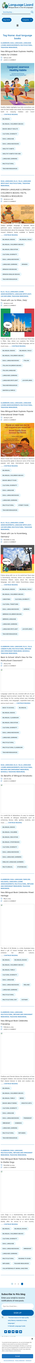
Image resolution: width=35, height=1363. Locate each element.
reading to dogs (24, 1258)
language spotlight (10, 380)
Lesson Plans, (6, 649)
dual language (8, 139)
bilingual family (9, 970)
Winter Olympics (9, 390)
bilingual (6, 119)
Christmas (6, 599)
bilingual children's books (13, 124)
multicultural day (10, 999)
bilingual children (10, 832)
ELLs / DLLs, (18, 181)
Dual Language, (16, 43)
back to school (8, 707)
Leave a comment (10, 60)
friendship (28, 1118)
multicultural (8, 163)
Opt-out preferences (9, 1360)
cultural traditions (10, 604)
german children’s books (12, 614)
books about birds (10, 1103)
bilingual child (25, 239)
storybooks (21, 867)
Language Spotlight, (23, 294)
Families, (26, 879)
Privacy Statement (20, 1360)
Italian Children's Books (12, 365)
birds (22, 1098)
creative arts (26, 1103)
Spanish (25, 264)
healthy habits (8, 148)
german (26, 609)
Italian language (9, 370)
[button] (32, 1339)
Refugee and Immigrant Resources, (15, 769)
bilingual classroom (11, 717)
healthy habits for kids (12, 153)
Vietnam (24, 999)
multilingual (8, 867)
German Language (9, 619)
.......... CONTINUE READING (9, 114)
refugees (21, 1133)
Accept (17, 1356)
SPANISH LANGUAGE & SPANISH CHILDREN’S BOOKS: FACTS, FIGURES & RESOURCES (15, 192)
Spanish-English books (11, 274)
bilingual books (9, 239)
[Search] (32, 12)
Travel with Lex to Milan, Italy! (14, 300)
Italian (26, 360)
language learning (10, 158)
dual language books (11, 143)
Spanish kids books (10, 269)
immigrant (6, 1123)
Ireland (26, 984)
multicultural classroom (12, 747)
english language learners (13, 862)
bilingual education (10, 249)
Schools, (26, 651)
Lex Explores (27, 380)
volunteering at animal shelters (15, 1268)
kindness (18, 1123)
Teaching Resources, (9, 47)
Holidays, (5, 882)
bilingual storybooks (11, 842)
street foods (23, 505)
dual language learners (12, 857)
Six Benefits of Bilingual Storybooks (16, 776)
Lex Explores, (6, 296)
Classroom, (5, 43)
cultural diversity (10, 134)
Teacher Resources (10, 168)
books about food (9, 480)
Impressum (28, 1360)
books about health (10, 129)
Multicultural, (26, 45)
